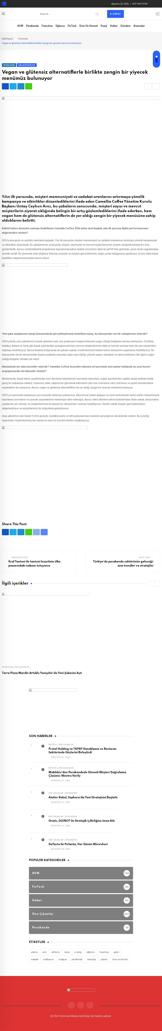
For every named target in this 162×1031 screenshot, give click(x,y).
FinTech (72, 26)
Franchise (47, 26)
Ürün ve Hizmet (88, 26)
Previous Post (20, 557)
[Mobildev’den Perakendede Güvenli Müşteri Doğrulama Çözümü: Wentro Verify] (37, 774)
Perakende (32, 26)
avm (44, 952)
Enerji (104, 26)
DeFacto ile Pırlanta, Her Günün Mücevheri (78, 844)
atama (34, 952)
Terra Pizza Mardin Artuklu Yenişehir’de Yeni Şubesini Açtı (42, 673)
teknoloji (91, 959)
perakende (77, 959)
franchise (104, 952)
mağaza (63, 959)
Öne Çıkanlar (21, 667)
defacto (56, 952)
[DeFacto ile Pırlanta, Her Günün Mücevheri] (37, 844)
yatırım (104, 959)
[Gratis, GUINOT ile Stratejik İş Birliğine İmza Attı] (37, 821)
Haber (114, 26)
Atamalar (139, 26)
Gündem (125, 26)
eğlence (90, 952)
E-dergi (115, 14)
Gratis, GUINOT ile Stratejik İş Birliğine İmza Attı (82, 820)
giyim (116, 952)
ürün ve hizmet (120, 959)
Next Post (144, 557)
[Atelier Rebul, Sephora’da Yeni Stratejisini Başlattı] (37, 797)
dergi (67, 952)
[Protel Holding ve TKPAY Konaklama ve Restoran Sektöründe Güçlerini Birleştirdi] (37, 750)
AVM (20, 26)
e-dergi (78, 952)
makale (34, 959)
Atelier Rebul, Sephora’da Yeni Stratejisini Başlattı (83, 797)
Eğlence (60, 26)
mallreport (48, 959)
